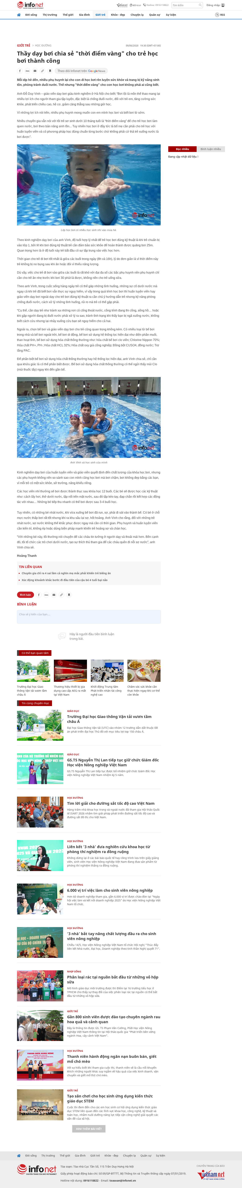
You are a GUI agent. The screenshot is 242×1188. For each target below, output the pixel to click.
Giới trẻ (100, 14)
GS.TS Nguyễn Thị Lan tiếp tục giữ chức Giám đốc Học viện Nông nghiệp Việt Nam (113, 762)
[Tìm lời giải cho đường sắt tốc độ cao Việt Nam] (40, 812)
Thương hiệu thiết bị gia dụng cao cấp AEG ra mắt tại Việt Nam (70, 690)
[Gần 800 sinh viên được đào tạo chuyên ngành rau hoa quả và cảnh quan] (40, 1025)
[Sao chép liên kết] (42, 71)
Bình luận (25, 594)
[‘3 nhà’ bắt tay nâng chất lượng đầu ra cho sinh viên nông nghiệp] (40, 942)
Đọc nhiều (182, 149)
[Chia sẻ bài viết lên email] (35, 71)
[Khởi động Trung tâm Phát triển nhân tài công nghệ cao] (107, 671)
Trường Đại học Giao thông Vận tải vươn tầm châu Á (32, 690)
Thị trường (50, 14)
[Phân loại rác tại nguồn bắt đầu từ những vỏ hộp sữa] (40, 985)
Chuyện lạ (137, 14)
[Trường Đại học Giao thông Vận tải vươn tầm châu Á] (33, 671)
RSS (222, 14)
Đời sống (31, 14)
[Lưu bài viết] (50, 71)
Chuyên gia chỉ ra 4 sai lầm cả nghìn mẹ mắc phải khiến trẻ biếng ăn (66, 573)
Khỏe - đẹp (118, 14)
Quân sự (154, 14)
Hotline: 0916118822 (158, 5)
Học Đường (43, 45)
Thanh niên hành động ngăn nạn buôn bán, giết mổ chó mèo (112, 1059)
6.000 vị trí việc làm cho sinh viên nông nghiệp (110, 890)
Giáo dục (73, 711)
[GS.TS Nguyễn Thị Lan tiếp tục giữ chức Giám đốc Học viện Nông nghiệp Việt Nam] (40, 768)
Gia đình (84, 14)
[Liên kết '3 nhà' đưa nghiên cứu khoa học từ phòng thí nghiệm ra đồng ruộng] (40, 855)
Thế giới (68, 14)
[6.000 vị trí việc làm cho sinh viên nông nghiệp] (40, 899)
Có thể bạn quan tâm (35, 653)
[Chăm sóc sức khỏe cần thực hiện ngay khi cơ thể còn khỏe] (144, 671)
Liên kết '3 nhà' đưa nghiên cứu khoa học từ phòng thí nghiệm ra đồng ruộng (108, 849)
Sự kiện (171, 14)
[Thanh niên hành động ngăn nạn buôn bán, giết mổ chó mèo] (40, 1065)
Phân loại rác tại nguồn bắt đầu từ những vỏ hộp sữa (112, 979)
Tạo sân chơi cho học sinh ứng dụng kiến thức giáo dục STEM (110, 1098)
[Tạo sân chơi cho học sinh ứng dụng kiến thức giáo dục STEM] (40, 1104)
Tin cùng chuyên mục (35, 703)
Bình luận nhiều (211, 149)
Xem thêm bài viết (89, 1129)
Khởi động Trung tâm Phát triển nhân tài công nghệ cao (106, 690)
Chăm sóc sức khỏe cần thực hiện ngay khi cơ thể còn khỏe (143, 690)
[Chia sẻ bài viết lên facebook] (20, 71)
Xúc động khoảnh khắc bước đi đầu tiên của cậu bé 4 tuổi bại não (65, 580)
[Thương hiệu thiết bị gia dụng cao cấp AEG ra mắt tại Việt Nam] (70, 671)
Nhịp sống (74, 971)
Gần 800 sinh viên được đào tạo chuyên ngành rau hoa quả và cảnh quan (113, 1019)
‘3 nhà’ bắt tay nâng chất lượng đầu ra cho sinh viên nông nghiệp (111, 936)
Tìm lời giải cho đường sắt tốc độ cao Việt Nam (111, 803)
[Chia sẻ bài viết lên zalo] (27, 71)
